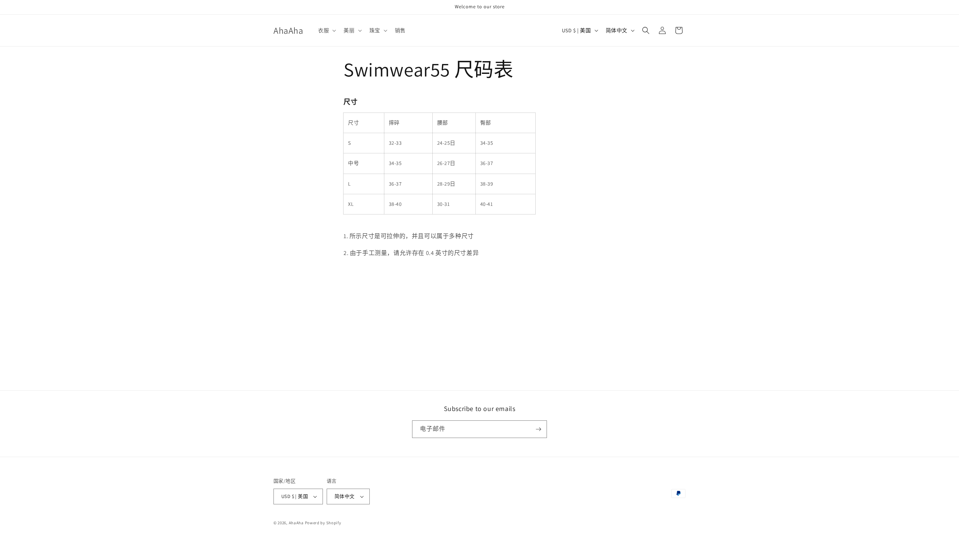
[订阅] (538, 429)
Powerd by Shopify (323, 522)
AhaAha (296, 522)
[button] (326, 30)
